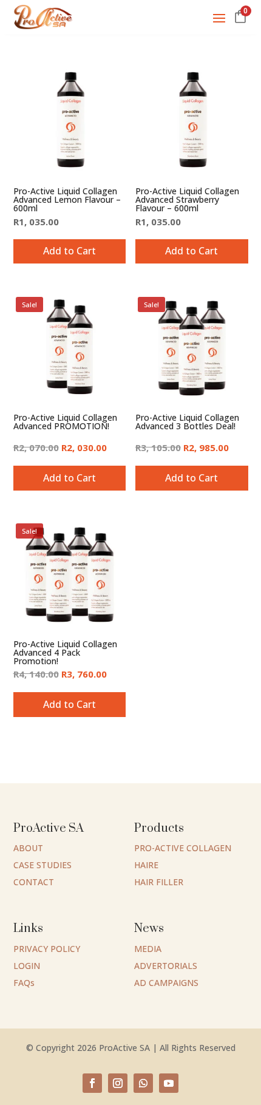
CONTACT (33, 882)
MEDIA (147, 948)
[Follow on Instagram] (117, 1083)
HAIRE (146, 865)
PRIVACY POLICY (46, 948)
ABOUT (28, 848)
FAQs (24, 982)
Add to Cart (191, 250)
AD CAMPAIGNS (166, 982)
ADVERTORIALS (165, 965)
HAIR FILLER (158, 882)
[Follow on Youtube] (168, 1083)
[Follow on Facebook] (92, 1083)
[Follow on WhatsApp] (143, 1083)
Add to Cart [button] (69, 250)
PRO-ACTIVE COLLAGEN (182, 848)
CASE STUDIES (42, 865)
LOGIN (26, 965)
